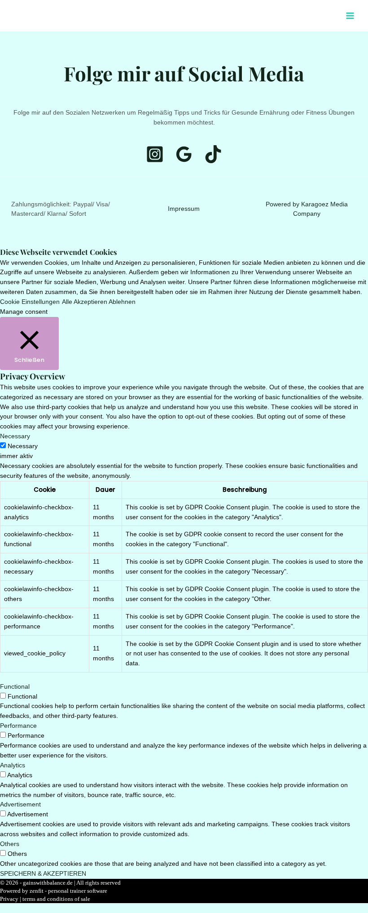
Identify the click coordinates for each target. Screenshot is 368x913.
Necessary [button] (15, 436)
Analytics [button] (12, 765)
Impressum (184, 208)
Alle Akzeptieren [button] (84, 301)
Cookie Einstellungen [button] (30, 301)
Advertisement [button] (20, 804)
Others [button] (9, 844)
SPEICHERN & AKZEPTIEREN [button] (43, 873)
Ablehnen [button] (122, 301)
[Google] (184, 154)
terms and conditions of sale (56, 898)
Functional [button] (15, 686)
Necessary (23, 446)
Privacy (9, 898)
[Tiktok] (328, 16)
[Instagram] (315, 16)
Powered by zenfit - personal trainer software (53, 890)
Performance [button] (18, 725)
